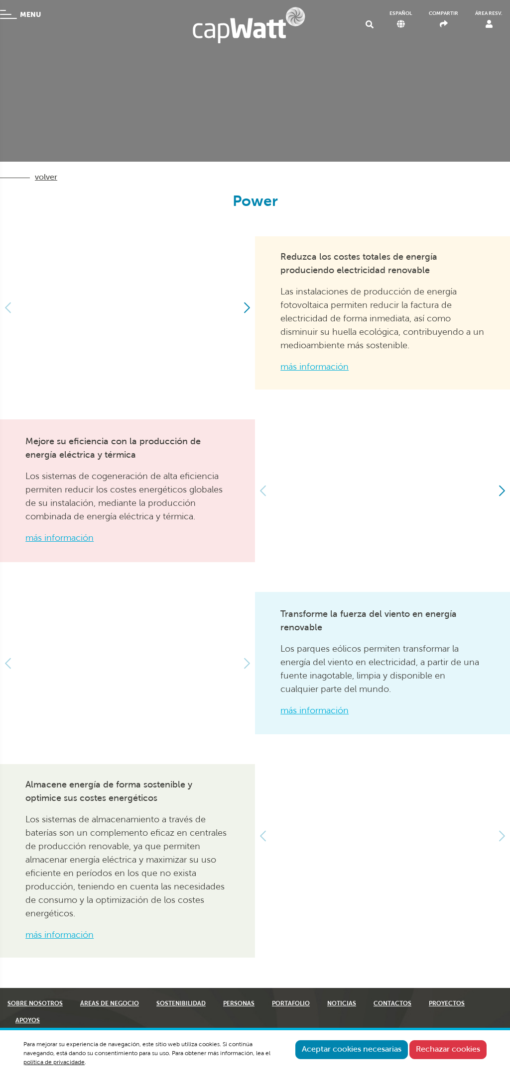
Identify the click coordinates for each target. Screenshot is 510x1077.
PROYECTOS (447, 1004)
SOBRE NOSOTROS (35, 1004)
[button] (246, 307)
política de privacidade (54, 1063)
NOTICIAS (341, 1004)
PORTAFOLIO (291, 1004)
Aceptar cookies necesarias (351, 1050)
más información (314, 367)
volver (46, 178)
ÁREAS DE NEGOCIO (109, 1004)
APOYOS (27, 1021)
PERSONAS (239, 1004)
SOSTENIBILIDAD (181, 1004)
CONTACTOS (392, 1004)
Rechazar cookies (448, 1050)
